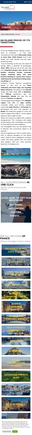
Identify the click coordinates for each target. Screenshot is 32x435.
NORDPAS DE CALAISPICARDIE (16, 363)
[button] (29, 7)
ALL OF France (16, 404)
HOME (2, 34)
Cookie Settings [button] (7, 431)
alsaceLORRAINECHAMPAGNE (16, 306)
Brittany (16, 341)
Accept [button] (15, 431)
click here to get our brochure (16, 199)
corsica (16, 389)
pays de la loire (16, 285)
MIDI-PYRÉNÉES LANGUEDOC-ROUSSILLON (16, 330)
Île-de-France (16, 261)
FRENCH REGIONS (9, 34)
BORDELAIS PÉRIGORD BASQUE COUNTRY (16, 319)
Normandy (16, 351)
